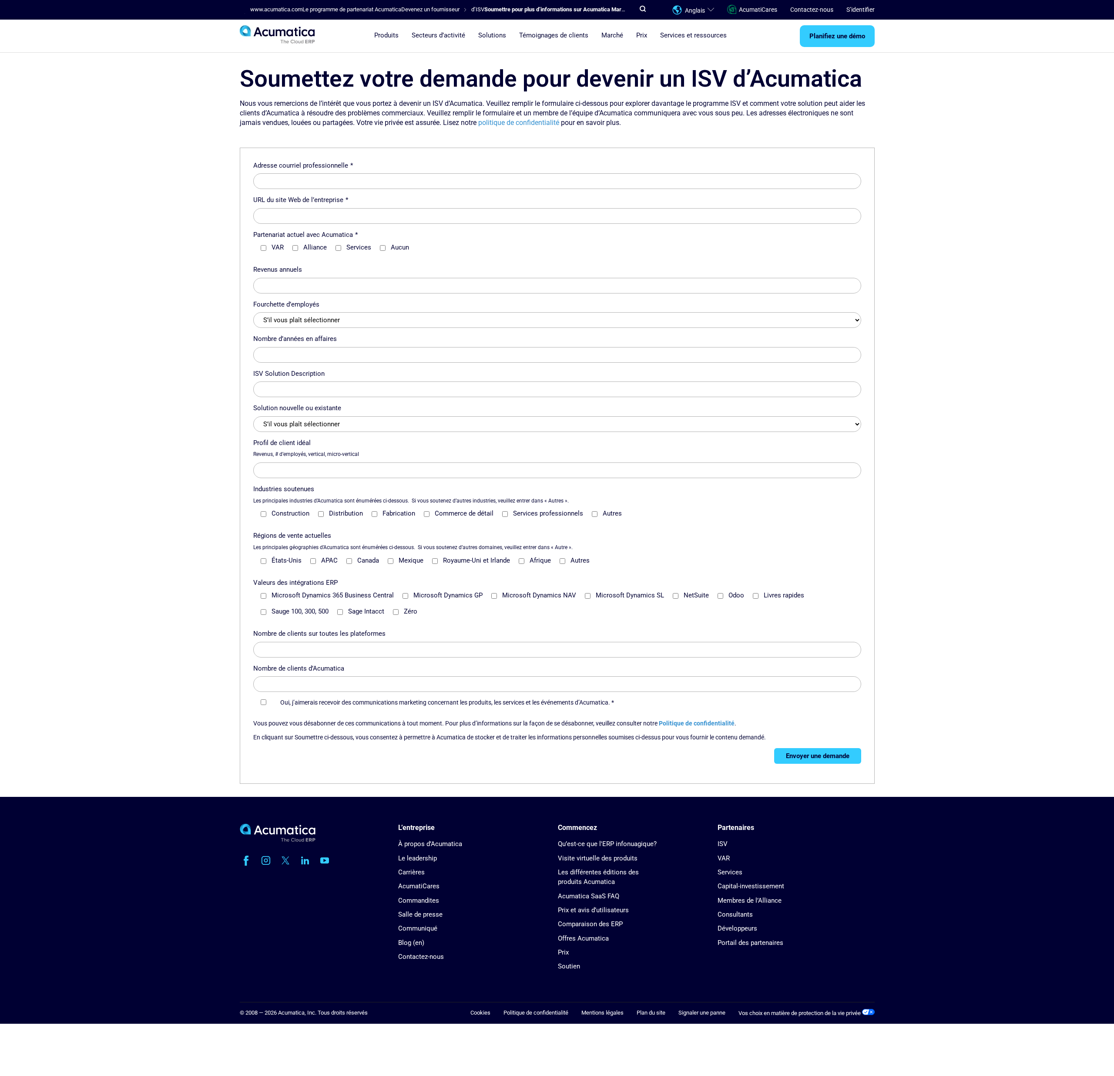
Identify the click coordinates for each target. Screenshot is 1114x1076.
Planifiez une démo (837, 36)
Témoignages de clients (553, 35)
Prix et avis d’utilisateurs (593, 910)
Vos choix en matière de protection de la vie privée (800, 1013)
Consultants (735, 914)
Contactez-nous (811, 9)
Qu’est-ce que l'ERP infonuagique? (607, 844)
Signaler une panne (701, 1012)
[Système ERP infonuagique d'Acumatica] (277, 840)
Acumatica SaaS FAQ (588, 896)
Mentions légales (602, 1012)
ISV (723, 844)
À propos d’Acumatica (430, 844)
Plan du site (651, 1012)
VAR (724, 858)
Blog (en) (411, 943)
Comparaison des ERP (590, 924)
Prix (641, 35)
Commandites (418, 900)
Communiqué (417, 928)
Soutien (569, 966)
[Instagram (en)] (265, 860)
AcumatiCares (758, 9)
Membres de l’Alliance (750, 900)
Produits (386, 35)
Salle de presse (420, 914)
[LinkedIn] (305, 860)
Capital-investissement (751, 886)
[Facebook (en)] (246, 860)
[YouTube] (324, 860)
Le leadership (417, 858)
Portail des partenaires (750, 943)
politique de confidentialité (518, 122)
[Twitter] (285, 860)
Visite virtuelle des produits (598, 858)
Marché (612, 35)
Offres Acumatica (583, 938)
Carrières (411, 872)
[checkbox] (561, 251)
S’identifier (860, 9)
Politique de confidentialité (697, 723)
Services (730, 872)
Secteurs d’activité (438, 35)
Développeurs (737, 928)
